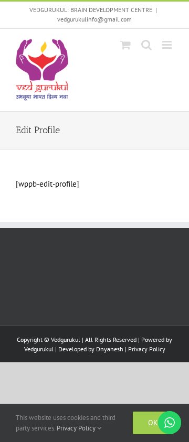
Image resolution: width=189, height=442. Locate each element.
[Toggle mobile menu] (167, 44)
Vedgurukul (39, 349)
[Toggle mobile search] (146, 44)
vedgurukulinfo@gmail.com (94, 19)
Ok (153, 422)
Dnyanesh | (112, 349)
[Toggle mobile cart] (125, 44)
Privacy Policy (146, 349)
